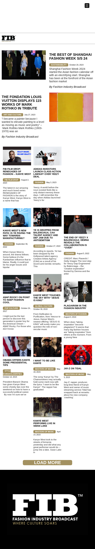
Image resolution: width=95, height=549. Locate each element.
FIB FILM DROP (11, 180)
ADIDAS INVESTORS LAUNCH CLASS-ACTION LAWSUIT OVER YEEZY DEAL (47, 173)
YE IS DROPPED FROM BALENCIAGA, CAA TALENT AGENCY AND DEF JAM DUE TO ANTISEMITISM (46, 235)
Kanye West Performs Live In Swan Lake (44, 423)
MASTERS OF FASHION (76, 314)
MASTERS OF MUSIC (44, 369)
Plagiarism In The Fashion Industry (75, 306)
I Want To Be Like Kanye (44, 361)
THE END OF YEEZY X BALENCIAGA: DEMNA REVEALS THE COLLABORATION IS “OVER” (76, 242)
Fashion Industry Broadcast (69, 86)
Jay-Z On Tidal (73, 368)
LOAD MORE (47, 462)
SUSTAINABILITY (58, 65)
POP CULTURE (11, 308)
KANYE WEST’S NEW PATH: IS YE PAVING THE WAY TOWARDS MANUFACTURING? (17, 234)
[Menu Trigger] (87, 5)
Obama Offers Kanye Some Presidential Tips (16, 362)
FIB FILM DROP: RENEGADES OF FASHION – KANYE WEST (17, 171)
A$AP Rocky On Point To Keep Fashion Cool (16, 300)
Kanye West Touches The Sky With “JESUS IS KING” (46, 298)
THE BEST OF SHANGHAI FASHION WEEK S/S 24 (70, 56)
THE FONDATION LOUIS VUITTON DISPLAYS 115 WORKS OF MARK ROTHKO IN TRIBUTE (21, 102)
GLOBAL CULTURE (43, 306)
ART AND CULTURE (12, 115)
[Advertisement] (47, 16)
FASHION (39, 182)
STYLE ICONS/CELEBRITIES (12, 372)
